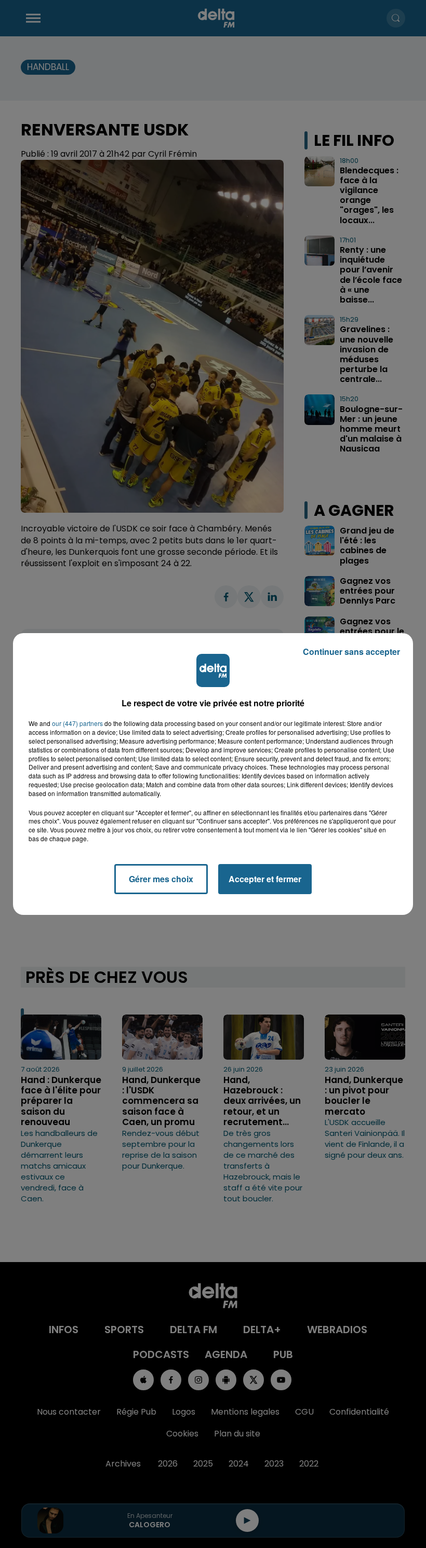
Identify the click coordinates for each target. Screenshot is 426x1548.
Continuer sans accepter (351, 651)
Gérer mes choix (161, 879)
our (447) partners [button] (77, 723)
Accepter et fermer (265, 879)
